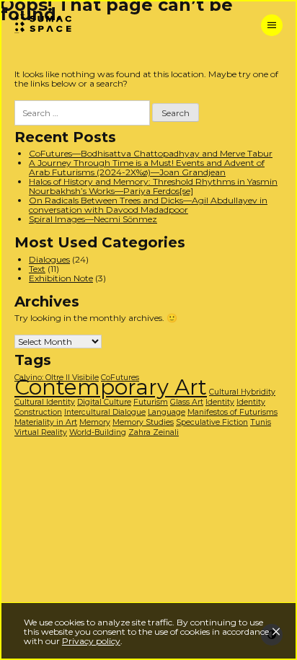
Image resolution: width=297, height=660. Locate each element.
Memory (94, 422)
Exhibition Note (61, 278)
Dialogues (49, 259)
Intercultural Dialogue (105, 412)
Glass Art (186, 402)
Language (166, 412)
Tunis (260, 422)
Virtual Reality (40, 432)
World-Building (97, 432)
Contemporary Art (110, 387)
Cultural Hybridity (242, 392)
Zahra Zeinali (153, 432)
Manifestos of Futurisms (232, 412)
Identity (219, 402)
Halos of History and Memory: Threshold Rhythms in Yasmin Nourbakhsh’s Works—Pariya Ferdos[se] (153, 186)
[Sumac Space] (50, 24)
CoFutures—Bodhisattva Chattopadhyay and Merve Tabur (150, 153)
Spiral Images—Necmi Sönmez (93, 219)
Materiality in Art (45, 422)
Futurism (150, 402)
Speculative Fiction (212, 422)
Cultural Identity (44, 402)
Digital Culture (104, 402)
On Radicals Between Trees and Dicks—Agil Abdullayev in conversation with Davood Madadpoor (148, 205)
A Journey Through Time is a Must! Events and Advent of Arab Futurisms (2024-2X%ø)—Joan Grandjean (147, 167)
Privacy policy (91, 640)
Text (37, 268)
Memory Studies (143, 422)
